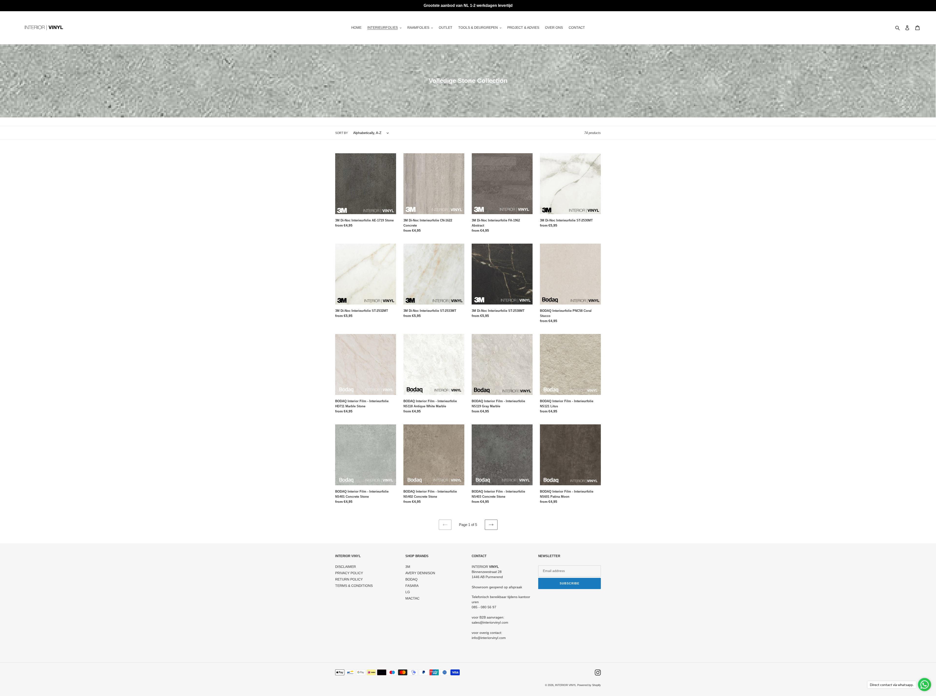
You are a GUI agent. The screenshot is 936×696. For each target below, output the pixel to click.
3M (407, 567)
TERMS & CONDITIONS (354, 586)
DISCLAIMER (345, 567)
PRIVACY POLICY (349, 573)
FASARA (412, 586)
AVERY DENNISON (420, 573)
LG (407, 592)
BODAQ (411, 579)
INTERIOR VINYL (565, 685)
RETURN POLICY (349, 579)
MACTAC (412, 598)
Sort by (341, 133)
